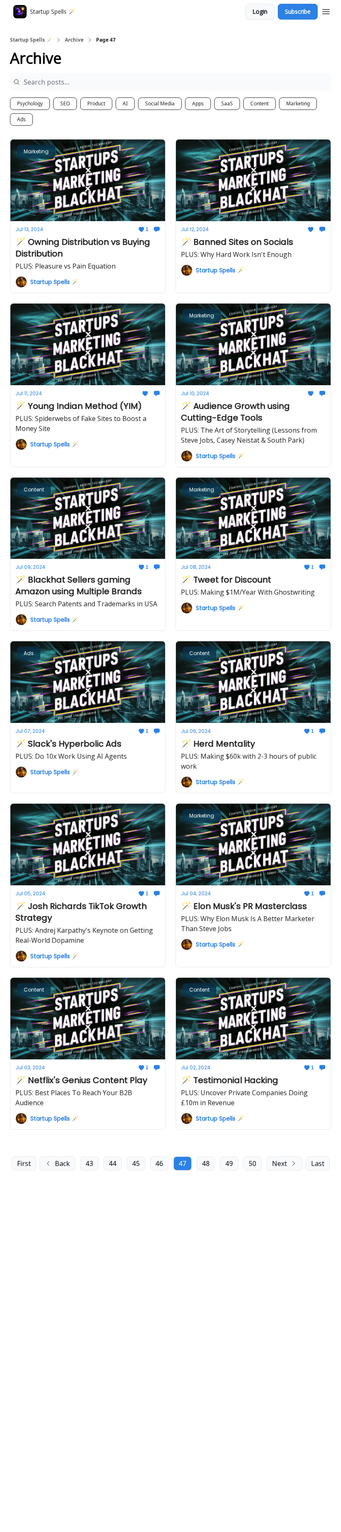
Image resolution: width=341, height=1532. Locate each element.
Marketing (298, 103)
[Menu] (326, 10)
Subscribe (298, 11)
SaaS (227, 103)
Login (259, 11)
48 (206, 1163)
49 (229, 1163)
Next (279, 1163)
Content (259, 103)
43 (89, 1163)
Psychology (30, 103)
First (24, 1163)
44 (112, 1163)
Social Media (160, 103)
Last (317, 1163)
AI (125, 103)
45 (136, 1163)
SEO (65, 103)
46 (159, 1163)
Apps (198, 103)
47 (182, 1163)
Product (96, 103)
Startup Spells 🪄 (31, 40)
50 (252, 1163)
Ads (21, 119)
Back (62, 1163)
